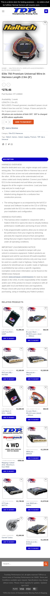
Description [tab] (8, 159)
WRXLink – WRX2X (30, 453)
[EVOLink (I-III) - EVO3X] (37, 527)
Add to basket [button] (8, 338)
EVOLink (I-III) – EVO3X (32, 543)
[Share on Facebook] (6, 144)
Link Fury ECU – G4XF (8, 333)
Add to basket (23, 122)
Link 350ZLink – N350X (32, 504)
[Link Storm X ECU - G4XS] (13, 396)
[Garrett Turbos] (13, 525)
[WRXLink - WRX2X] (37, 437)
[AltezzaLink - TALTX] (37, 358)
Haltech (8, 137)
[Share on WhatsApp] (3, 144)
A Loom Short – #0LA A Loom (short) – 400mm (33, 413)
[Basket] (46, 11)
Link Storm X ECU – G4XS (6, 412)
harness (14, 137)
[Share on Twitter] (9, 144)
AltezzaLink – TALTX (31, 374)
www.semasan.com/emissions (21, 277)
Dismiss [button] (43, 5)
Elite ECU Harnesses (11, 70)
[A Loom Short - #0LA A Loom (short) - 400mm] (37, 396)
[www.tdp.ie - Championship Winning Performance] (25, 11)
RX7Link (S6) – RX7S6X (7, 374)
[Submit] (46, 564)
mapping (26, 137)
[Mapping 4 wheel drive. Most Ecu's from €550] (13, 442)
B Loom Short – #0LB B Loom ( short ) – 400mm (33, 334)
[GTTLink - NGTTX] (13, 488)
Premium (33, 137)
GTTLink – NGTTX (6, 504)
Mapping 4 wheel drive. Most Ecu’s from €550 (8, 465)
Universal (5, 139)
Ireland (20, 137)
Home (4, 68)
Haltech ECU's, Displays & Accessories (26, 68)
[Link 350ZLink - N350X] (37, 488)
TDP (38, 137)
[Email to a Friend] (12, 144)
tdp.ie (43, 137)
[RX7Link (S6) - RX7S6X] (13, 358)
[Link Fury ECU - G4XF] (13, 317)
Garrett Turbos (7, 537)
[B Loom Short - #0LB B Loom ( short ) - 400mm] (37, 317)
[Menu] (3, 11)
